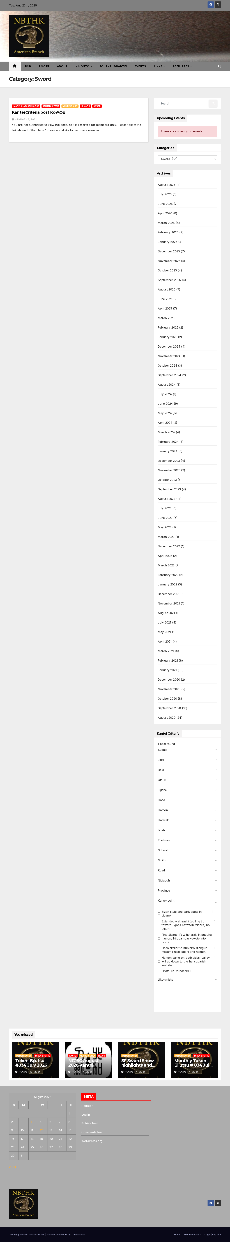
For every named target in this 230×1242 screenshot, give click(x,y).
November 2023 (169, 470)
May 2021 (164, 632)
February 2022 (168, 575)
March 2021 (166, 651)
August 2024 (167, 384)
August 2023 (166, 499)
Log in (85, 1114)
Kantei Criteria (51, 106)
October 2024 (167, 365)
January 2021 (167, 670)
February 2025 (168, 327)
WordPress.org (91, 1141)
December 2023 (169, 460)
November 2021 (169, 603)
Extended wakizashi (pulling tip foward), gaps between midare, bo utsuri (186, 925)
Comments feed (92, 1132)
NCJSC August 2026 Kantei (83, 1063)
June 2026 (165, 204)
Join (28, 66)
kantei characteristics (26, 106)
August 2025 (166, 289)
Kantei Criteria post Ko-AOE (38, 112)
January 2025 (167, 337)
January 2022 (167, 584)
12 (41, 1130)
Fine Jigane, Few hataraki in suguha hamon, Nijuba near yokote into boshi (187, 938)
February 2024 (168, 441)
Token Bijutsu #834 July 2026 (31, 1063)
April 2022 (165, 556)
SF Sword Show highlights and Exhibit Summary (139, 1065)
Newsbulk (61, 1234)
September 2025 (169, 280)
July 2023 (165, 508)
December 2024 (169, 346)
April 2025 (165, 308)
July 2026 (165, 194)
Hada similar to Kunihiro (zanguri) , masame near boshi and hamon (186, 949)
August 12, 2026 (30, 1071)
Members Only (70, 106)
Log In (44, 66)
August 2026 (167, 185)
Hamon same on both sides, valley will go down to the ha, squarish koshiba (186, 961)
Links (158, 66)
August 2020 (167, 717)
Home (177, 1234)
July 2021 (164, 622)
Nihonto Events (192, 1234)
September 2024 (169, 375)
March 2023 (166, 537)
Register (87, 1106)
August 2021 (166, 613)
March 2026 (166, 223)
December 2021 (169, 594)
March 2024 (166, 432)
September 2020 (169, 708)
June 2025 (165, 299)
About (62, 66)
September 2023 (169, 489)
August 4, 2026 (82, 1071)
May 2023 (165, 527)
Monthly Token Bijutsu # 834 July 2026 (192, 1065)
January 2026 (167, 242)
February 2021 (168, 660)
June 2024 (165, 403)
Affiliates (181, 66)
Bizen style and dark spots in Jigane (182, 913)
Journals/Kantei (113, 66)
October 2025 (167, 270)
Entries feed (89, 1123)
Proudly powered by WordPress (27, 1234)
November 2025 (169, 261)
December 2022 (169, 546)
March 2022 (166, 565)
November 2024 (169, 356)
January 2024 (168, 451)
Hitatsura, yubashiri (175, 971)
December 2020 (169, 679)
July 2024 (165, 394)
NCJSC (101, 1056)
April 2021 (165, 641)
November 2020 (169, 689)
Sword (97, 106)
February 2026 (168, 232)
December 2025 (169, 251)
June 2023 (165, 518)
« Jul (12, 1167)
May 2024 (165, 413)
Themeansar (78, 1234)
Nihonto (82, 66)
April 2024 (165, 422)
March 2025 (166, 318)
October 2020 (167, 698)
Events (140, 66)
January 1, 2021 (26, 119)
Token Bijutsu (42, 1056)
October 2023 (167, 480)
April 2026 (165, 213)
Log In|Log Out (212, 1234)
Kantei (73, 1056)
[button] (219, 66)
